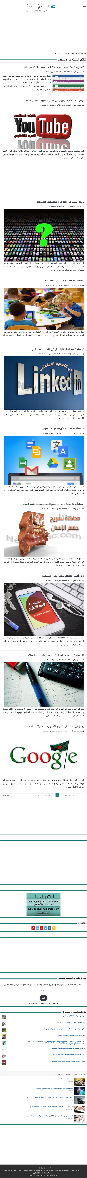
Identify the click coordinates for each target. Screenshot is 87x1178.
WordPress (40, 1175)
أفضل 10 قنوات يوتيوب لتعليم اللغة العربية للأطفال (68, 1061)
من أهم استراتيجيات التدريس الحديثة (73, 1016)
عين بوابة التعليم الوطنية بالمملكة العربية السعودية (68, 1048)
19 (61, 795)
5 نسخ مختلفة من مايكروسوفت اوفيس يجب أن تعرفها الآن (53, 67)
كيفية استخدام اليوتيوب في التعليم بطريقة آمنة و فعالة (54, 100)
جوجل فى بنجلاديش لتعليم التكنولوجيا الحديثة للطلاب (56, 726)
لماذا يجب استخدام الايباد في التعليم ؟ (64, 280)
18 (66, 795)
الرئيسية (82, 53)
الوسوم (59, 1074)
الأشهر (75, 1074)
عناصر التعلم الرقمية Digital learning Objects (71, 1022)
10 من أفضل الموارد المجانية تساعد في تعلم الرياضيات (56, 655)
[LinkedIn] (37, 928)
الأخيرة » (36, 795)
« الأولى (82, 795)
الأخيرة (83, 1074)
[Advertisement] (43, 31)
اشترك (44, 998)
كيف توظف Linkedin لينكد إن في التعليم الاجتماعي (57, 349)
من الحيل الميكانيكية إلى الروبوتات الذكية (71, 1035)
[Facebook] (49, 928)
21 (53, 795)
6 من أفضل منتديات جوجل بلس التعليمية (63, 576)
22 (49, 795)
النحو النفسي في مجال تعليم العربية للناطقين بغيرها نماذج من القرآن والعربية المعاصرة (50, 1115)
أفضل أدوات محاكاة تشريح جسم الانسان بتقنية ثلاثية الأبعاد (53, 504)
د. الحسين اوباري (78, 105)
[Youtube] (33, 928)
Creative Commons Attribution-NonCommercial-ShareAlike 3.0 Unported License (49, 1170)
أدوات (58, 71)
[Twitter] (45, 928)
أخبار (58, 433)
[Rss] (54, 928)
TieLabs (55, 1175)
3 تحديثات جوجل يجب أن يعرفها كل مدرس (63, 428)
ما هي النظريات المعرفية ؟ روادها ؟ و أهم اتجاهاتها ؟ (68, 1054)
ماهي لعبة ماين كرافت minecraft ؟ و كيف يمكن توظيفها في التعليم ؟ (62, 1028)
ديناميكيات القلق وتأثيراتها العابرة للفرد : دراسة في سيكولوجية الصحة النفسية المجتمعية (50, 1097)
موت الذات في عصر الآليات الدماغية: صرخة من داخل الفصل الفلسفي (54, 1088)
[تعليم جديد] (40, 8)
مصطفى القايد (78, 71)
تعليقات (67, 1074)
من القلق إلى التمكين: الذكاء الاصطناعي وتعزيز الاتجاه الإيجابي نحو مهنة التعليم (51, 1106)
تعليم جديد (79, 1170)
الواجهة (52, 71)
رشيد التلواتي (78, 285)
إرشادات (52, 105)
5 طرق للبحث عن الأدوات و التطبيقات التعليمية (60, 202)
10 (73, 795)
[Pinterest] (41, 928)
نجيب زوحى (79, 206)
